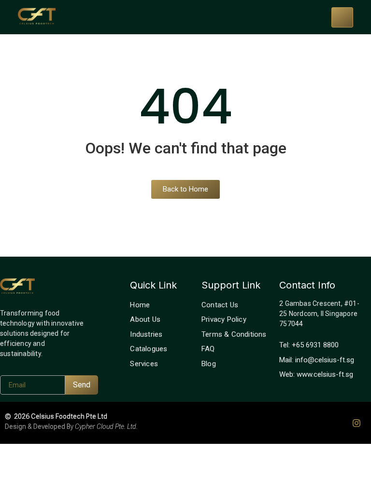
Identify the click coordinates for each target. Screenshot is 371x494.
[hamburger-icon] (342, 17)
